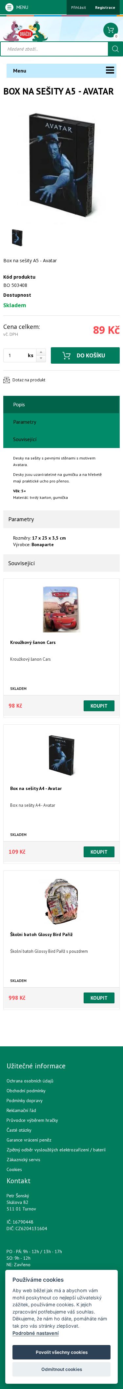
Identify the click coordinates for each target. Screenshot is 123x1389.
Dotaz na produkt (28, 380)
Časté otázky (19, 1130)
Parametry (24, 421)
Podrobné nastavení (35, 1333)
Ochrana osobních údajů (30, 1081)
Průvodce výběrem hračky (32, 1120)
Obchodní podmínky (26, 1091)
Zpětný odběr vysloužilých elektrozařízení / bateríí (56, 1150)
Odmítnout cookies (61, 1369)
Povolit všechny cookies (62, 1352)
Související (25, 439)
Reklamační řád (21, 1110)
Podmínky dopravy (25, 1100)
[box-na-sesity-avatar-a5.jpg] (61, 165)
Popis (19, 404)
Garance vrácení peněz (29, 1140)
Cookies (14, 1169)
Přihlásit (78, 7)
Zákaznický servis (23, 1160)
